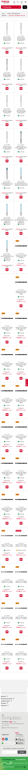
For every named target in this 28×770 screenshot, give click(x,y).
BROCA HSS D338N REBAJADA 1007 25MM (21, 510)
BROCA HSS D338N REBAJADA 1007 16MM (21, 329)
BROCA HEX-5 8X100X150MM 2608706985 (7, 112)
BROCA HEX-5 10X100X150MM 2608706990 (21, 112)
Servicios (3, 696)
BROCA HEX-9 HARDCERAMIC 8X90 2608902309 (7, 184)
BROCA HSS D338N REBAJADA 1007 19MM (7, 438)
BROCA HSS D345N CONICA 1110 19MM (21, 581)
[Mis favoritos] (18, 2)
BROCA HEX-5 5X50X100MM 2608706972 (21, 39)
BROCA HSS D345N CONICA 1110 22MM (21, 618)
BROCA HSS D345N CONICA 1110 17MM (21, 545)
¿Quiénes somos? (5, 701)
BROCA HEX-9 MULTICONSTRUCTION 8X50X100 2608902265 (21, 221)
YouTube (3, 739)
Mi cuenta (3, 703)
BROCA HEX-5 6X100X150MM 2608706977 (21, 75)
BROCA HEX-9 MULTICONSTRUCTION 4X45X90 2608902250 (21, 184)
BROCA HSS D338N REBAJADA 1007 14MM (21, 293)
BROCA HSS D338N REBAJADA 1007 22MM (21, 474)
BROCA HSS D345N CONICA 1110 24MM (7, 654)
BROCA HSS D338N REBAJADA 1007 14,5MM (21, 256)
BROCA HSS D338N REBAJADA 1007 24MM (7, 510)
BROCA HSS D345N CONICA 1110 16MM (7, 545)
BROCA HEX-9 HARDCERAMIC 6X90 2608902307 (21, 148)
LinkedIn (6, 739)
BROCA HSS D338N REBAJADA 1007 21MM (7, 474)
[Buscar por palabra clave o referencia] (25, 7)
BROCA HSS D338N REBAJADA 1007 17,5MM (7, 365)
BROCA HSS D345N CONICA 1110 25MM (21, 654)
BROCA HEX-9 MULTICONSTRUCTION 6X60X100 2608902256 (7, 221)
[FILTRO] (27, 385)
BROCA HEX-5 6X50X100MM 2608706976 (7, 75)
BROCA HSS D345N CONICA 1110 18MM (7, 581)
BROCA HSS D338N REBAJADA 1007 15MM (7, 329)
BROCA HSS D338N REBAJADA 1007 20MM (21, 438)
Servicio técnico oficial (6, 698)
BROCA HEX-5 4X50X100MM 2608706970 (7, 39)
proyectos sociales (18, 767)
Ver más (14, 721)
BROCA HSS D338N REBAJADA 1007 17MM (21, 365)
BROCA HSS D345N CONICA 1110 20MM (7, 618)
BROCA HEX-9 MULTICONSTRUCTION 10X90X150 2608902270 (7, 257)
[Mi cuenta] (14, 2)
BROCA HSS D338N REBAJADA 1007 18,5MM (7, 401)
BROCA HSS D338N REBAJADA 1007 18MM (21, 401)
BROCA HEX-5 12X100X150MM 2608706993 (7, 148)
